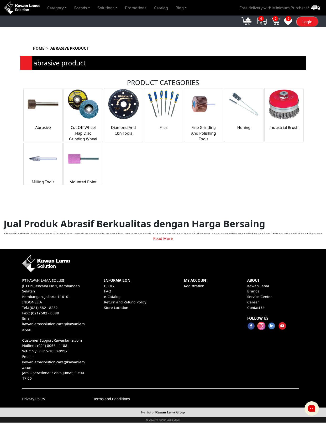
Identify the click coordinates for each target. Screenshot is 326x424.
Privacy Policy (33, 398)
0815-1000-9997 (53, 351)
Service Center (259, 296)
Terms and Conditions (111, 398)
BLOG (109, 285)
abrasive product (69, 48)
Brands (253, 291)
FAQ (107, 291)
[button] (56, 7)
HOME (38, 48)
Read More (163, 238)
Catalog (161, 7)
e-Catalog (112, 296)
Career (253, 302)
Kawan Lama (258, 285)
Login (307, 21)
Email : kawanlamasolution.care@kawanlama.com (53, 362)
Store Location (116, 307)
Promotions (136, 7)
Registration (194, 285)
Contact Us (256, 307)
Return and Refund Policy (125, 302)
